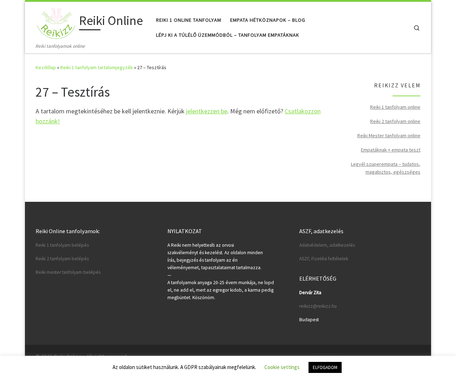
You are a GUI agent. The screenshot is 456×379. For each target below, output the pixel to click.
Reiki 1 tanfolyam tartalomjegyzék (96, 67)
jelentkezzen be (206, 111)
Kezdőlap (46, 67)
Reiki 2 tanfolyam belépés (62, 259)
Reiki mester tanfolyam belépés (68, 272)
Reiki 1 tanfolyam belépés (62, 245)
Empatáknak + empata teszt (390, 150)
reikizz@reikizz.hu (318, 306)
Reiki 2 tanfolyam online (395, 121)
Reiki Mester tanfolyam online (388, 135)
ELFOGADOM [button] (325, 367)
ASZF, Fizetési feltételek (323, 259)
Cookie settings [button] (282, 367)
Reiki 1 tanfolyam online (395, 107)
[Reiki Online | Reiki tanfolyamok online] (56, 22)
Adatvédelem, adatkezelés (327, 245)
